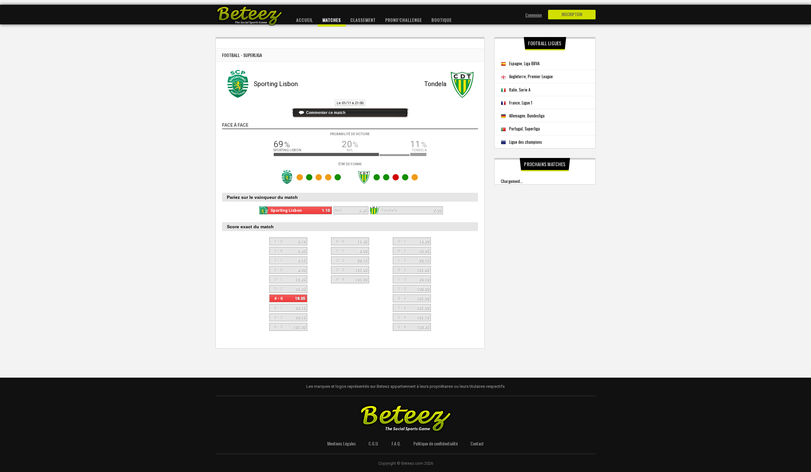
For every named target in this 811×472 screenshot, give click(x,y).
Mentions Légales (341, 443)
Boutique (441, 19)
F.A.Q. (396, 443)
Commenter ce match (325, 112)
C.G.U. (373, 443)
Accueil (304, 19)
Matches (331, 19)
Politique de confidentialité (435, 443)
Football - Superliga (242, 55)
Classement (363, 19)
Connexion (533, 14)
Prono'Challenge (403, 19)
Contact (477, 443)
